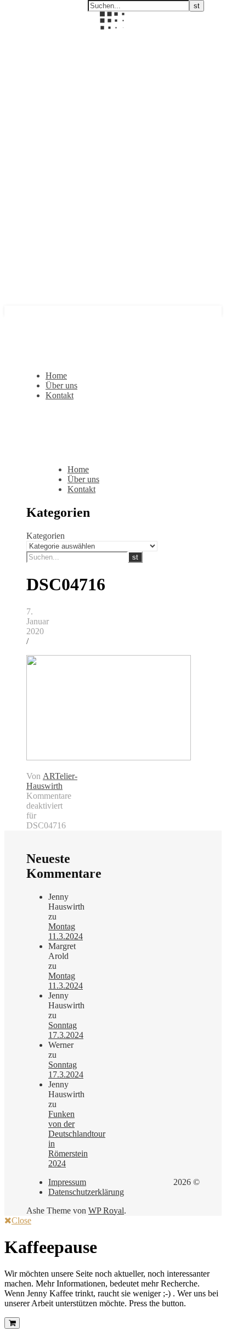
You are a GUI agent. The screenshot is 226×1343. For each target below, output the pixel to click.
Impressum (67, 1182)
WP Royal (106, 1210)
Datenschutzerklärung (86, 1192)
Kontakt (60, 395)
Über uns (61, 385)
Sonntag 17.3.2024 (65, 1030)
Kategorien (45, 535)
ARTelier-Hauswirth (51, 781)
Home (56, 375)
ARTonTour (26, 37)
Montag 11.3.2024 (65, 931)
